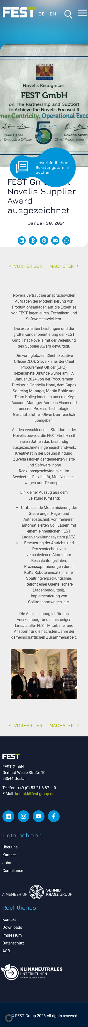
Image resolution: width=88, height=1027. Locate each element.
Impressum (12, 935)
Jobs (6, 862)
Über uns (10, 847)
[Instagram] (23, 816)
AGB (6, 951)
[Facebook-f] (54, 816)
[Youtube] (38, 816)
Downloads (12, 927)
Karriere (9, 855)
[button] (22, 240)
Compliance (12, 870)
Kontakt (9, 919)
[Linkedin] (8, 816)
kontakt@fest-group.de (34, 793)
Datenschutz (13, 943)
